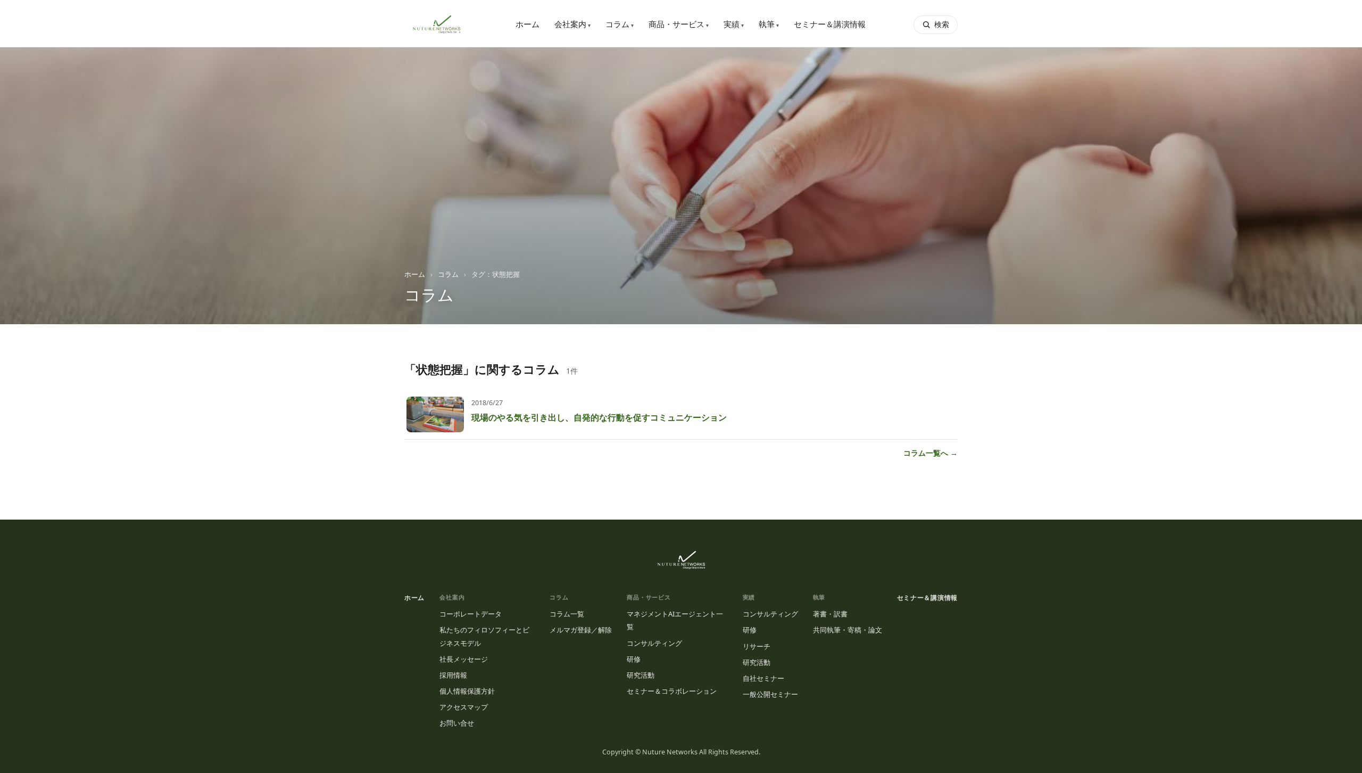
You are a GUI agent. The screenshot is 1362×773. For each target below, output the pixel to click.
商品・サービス (679, 24)
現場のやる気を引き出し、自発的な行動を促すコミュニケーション (599, 417)
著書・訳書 (830, 614)
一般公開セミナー (770, 694)
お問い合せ (456, 723)
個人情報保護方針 (467, 691)
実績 (734, 24)
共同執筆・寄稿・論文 (847, 630)
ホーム (527, 24)
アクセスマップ (463, 707)
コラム (619, 24)
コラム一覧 (567, 614)
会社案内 (572, 24)
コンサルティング (654, 643)
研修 (634, 659)
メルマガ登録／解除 (581, 630)
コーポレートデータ (470, 614)
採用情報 (453, 675)
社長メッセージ (463, 659)
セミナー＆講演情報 (830, 24)
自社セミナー (763, 678)
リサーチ (756, 646)
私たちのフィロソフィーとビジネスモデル (484, 636)
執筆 (769, 24)
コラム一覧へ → (930, 453)
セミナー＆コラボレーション (672, 691)
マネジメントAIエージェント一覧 (675, 620)
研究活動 (640, 675)
